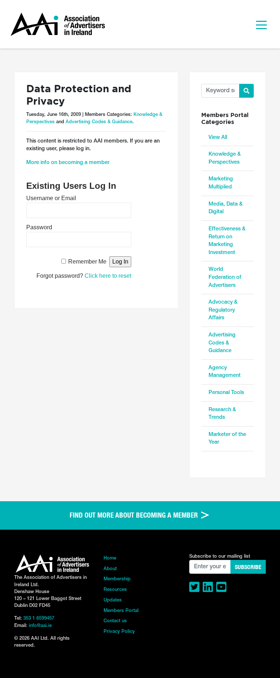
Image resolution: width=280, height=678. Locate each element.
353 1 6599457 (38, 618)
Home (110, 558)
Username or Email (51, 198)
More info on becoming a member (67, 162)
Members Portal (121, 611)
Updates (113, 600)
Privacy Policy (119, 632)
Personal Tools (226, 392)
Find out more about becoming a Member (135, 515)
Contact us (115, 621)
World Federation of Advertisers (225, 277)
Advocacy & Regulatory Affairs (223, 310)
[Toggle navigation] (261, 24)
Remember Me (87, 261)
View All (218, 137)
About (110, 569)
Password (39, 227)
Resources (115, 590)
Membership (117, 579)
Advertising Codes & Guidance (99, 122)
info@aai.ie (40, 626)
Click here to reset (108, 276)
